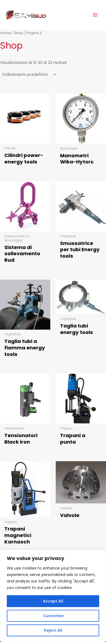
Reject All (53, 630)
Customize (53, 615)
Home (5, 33)
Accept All (53, 601)
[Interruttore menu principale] (95, 14)
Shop (18, 33)
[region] (53, 595)
